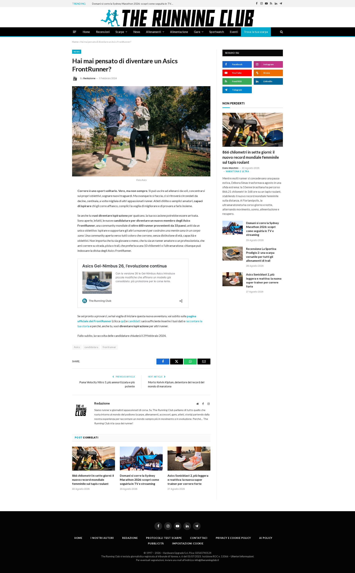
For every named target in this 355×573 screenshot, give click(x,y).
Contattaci (198, 537)
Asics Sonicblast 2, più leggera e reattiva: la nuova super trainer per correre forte (188, 479)
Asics (77, 347)
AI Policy (265, 537)
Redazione (89, 78)
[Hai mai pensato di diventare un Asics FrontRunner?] (141, 131)
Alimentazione (179, 31)
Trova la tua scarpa (256, 31)
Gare (197, 31)
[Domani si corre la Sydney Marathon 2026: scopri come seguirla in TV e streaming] (141, 459)
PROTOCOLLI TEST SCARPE (164, 537)
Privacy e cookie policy (233, 537)
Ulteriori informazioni (242, 556)
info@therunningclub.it (207, 560)
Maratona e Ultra (237, 171)
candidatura (91, 347)
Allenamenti (153, 31)
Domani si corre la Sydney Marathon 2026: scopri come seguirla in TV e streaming (133, 3)
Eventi (234, 31)
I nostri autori (102, 537)
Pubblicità (156, 543)
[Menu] (74, 31)
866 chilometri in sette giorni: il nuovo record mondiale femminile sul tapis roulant (93, 479)
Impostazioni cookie (187, 543)
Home (86, 31)
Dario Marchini (230, 168)
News (136, 31)
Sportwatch (216, 31)
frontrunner (109, 347)
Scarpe (120, 31)
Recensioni (103, 31)
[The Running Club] (177, 18)
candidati (134, 321)
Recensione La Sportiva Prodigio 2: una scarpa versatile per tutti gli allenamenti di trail (261, 254)
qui (123, 321)
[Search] (281, 32)
